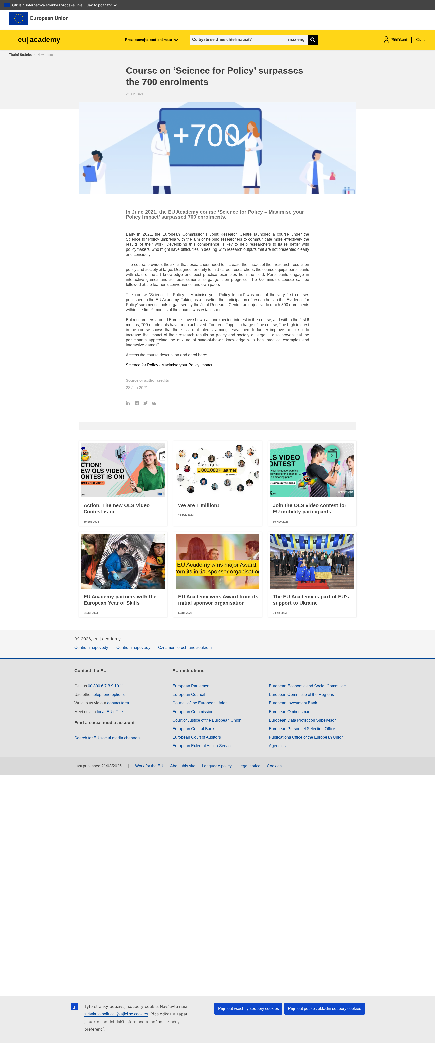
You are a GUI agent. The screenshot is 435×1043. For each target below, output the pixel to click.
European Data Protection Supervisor (302, 720)
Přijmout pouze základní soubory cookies (324, 1008)
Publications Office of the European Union (306, 737)
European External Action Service (202, 746)
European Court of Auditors (196, 737)
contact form (118, 703)
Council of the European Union (200, 703)
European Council (188, 694)
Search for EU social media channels (107, 738)
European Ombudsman (289, 712)
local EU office (110, 712)
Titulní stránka (20, 55)
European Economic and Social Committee (307, 686)
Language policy (217, 766)
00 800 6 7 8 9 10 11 (106, 686)
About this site (182, 766)
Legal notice (249, 766)
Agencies (277, 746)
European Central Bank (193, 729)
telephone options (109, 694)
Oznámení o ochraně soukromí (185, 647)
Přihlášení (398, 39)
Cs (419, 39)
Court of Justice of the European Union (206, 720)
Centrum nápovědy (91, 647)
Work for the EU (149, 766)
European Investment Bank (293, 703)
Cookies (274, 766)
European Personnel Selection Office (302, 729)
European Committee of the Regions (301, 694)
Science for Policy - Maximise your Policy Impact (169, 365)
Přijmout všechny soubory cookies (248, 1008)
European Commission (192, 712)
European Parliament (191, 686)
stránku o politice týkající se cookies (116, 1014)
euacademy (39, 40)
